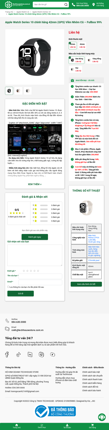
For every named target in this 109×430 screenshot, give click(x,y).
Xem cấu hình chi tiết (86, 284)
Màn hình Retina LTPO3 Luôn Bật (93, 237)
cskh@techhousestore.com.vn (27, 330)
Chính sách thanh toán (92, 379)
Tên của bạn (12, 275)
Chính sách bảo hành (91, 390)
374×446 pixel (93, 260)
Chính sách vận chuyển (92, 376)
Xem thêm (34, 184)
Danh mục (42, 427)
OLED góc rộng (94, 242)
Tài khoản (67, 428)
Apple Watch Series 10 (41, 12)
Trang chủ (17, 428)
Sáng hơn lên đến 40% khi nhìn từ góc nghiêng (94, 252)
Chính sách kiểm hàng (92, 383)
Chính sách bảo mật (91, 372)
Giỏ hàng (92, 428)
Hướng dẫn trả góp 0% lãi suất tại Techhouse (66, 373)
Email (10, 282)
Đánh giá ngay (34, 237)
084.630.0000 (18, 322)
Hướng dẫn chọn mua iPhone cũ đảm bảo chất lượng (66, 380)
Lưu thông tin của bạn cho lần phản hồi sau (27, 287)
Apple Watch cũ (22, 12)
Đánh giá (11, 271)
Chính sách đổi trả (90, 387)
